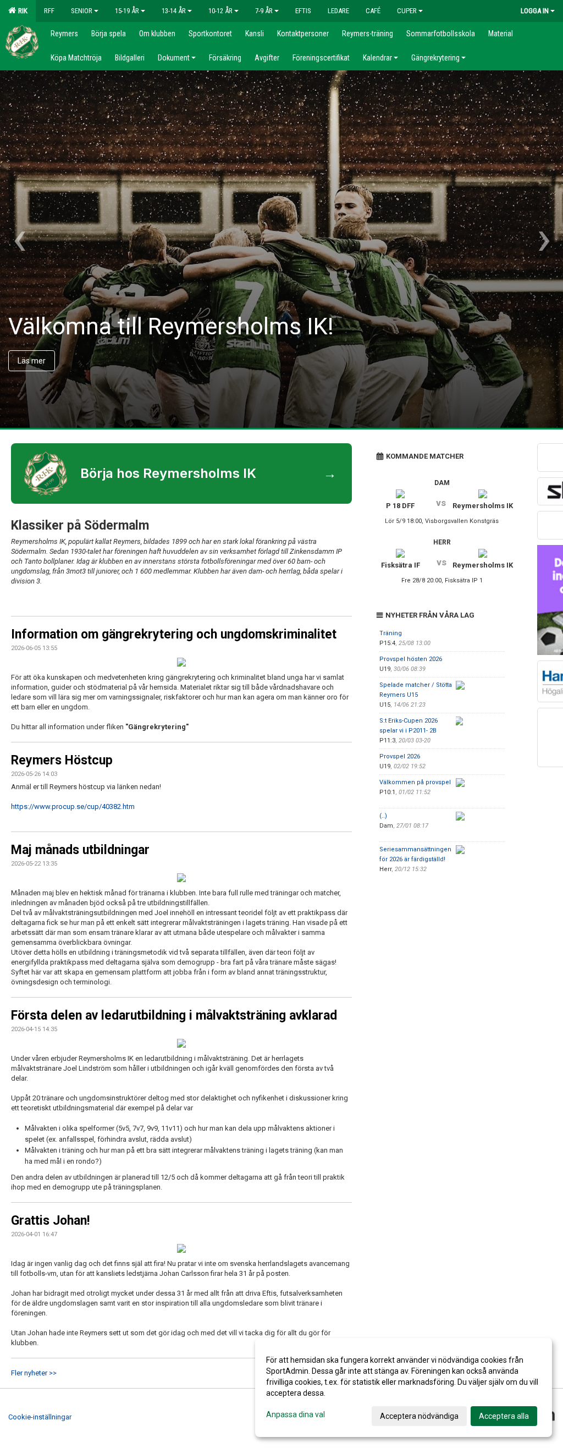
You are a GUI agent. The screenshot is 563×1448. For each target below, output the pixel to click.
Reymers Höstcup (62, 760)
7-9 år (264, 11)
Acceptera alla (504, 1416)
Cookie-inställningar (39, 1417)
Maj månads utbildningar (80, 850)
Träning (390, 633)
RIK (21, 11)
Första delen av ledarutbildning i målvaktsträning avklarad (174, 1015)
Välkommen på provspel (415, 782)
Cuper (407, 11)
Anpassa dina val (295, 1414)
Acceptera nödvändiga (419, 1416)
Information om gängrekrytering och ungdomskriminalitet (173, 634)
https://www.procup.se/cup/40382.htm (73, 806)
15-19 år (127, 11)
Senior (81, 11)
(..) (383, 815)
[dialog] (403, 1387)
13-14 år (174, 11)
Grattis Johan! (50, 1220)
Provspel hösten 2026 (410, 659)
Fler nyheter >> (34, 1373)
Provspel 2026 (399, 756)
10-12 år (220, 11)
